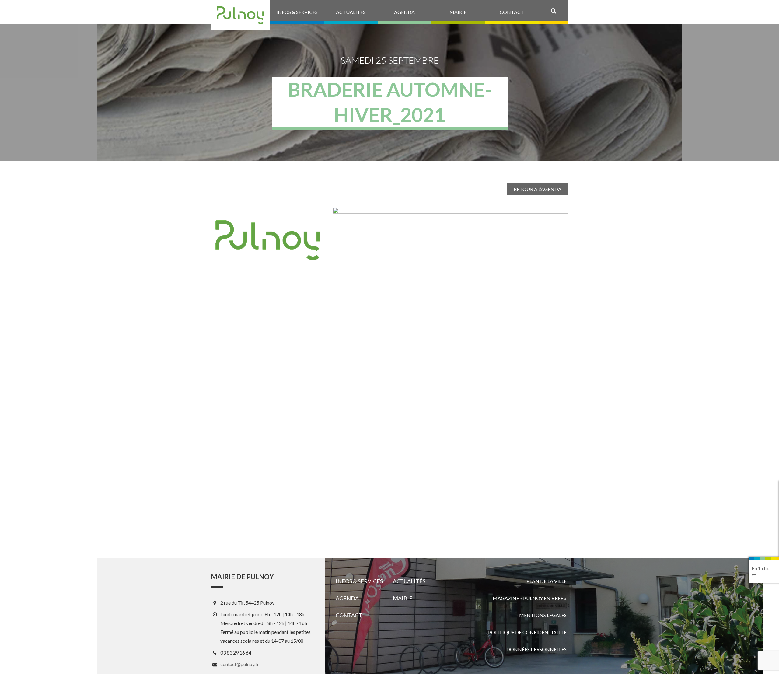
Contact (349, 615)
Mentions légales (543, 615)
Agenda (347, 598)
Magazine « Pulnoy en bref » (530, 598)
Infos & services (359, 581)
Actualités (409, 581)
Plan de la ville (546, 581)
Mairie (402, 598)
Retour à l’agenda (537, 189)
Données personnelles (536, 649)
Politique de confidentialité (527, 632)
